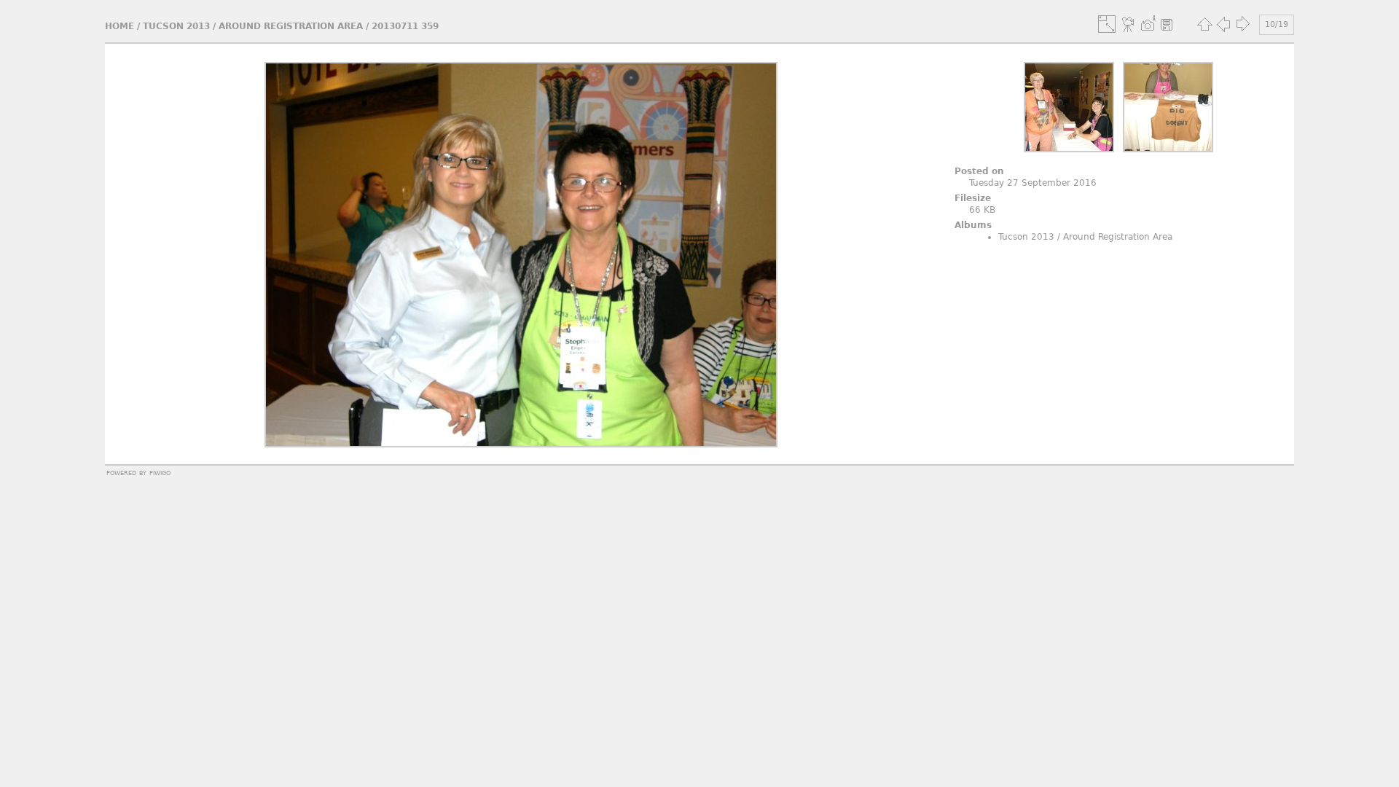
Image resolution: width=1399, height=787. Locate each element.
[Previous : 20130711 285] (1223, 24)
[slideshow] (1128, 24)
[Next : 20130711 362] (1242, 24)
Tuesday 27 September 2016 (1033, 183)
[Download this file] (1166, 24)
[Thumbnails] (1204, 24)
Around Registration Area (291, 26)
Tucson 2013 (176, 26)
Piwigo (160, 472)
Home (119, 26)
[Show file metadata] (1147, 24)
